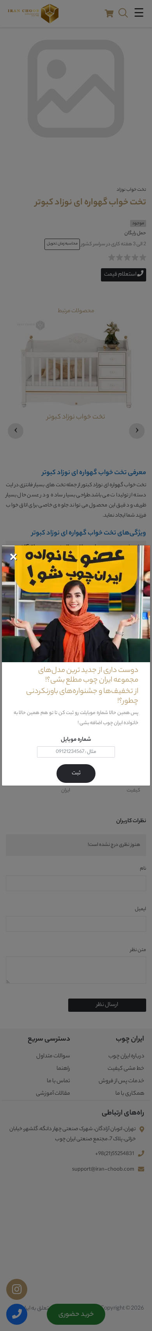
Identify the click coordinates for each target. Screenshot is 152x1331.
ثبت (76, 773)
